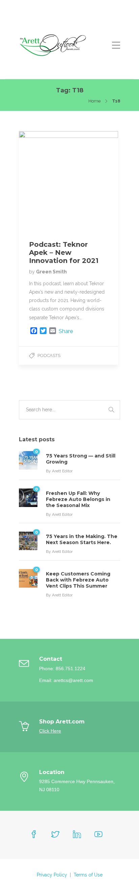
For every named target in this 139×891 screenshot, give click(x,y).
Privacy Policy (52, 875)
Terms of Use (88, 875)
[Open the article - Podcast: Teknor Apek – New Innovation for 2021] (43, 180)
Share (66, 331)
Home (94, 100)
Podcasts (48, 355)
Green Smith (51, 271)
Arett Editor (62, 471)
